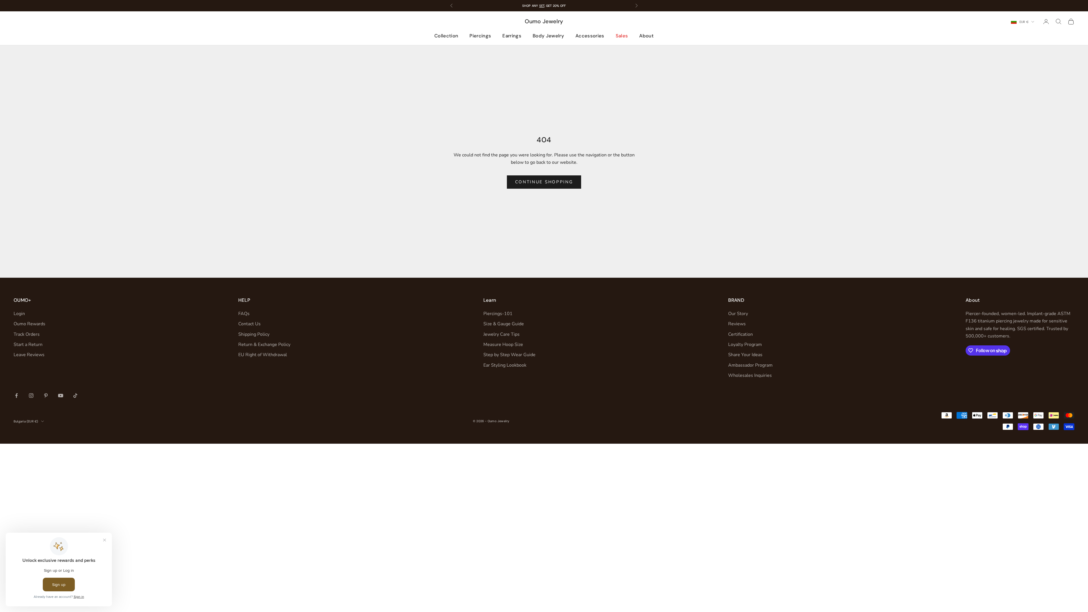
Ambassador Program (750, 365)
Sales (622, 36)
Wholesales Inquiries (750, 375)
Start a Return (28, 344)
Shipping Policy (253, 334)
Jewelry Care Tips (501, 334)
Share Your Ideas (745, 355)
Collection (446, 36)
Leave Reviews (29, 355)
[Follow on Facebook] (16, 395)
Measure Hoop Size (503, 344)
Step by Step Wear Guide (509, 355)
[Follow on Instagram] (31, 395)
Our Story (738, 314)
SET (542, 6)
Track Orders (27, 334)
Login (19, 314)
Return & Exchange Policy (264, 344)
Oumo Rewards (29, 324)
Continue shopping (544, 182)
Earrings (511, 36)
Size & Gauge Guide (503, 324)
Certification (740, 334)
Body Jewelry (548, 36)
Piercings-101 (498, 314)
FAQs (244, 314)
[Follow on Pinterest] (46, 395)
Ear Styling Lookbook (504, 365)
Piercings (480, 36)
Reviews (737, 324)
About (646, 36)
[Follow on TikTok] (75, 395)
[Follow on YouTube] (60, 395)
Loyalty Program (745, 344)
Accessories (589, 36)
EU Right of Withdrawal (262, 355)
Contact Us (249, 324)
